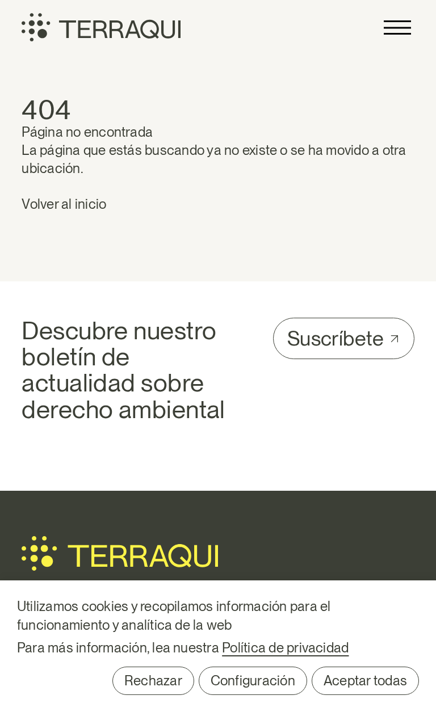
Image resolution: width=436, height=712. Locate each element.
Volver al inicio (64, 204)
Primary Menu (397, 27)
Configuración (253, 680)
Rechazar (153, 680)
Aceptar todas (365, 680)
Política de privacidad (285, 647)
